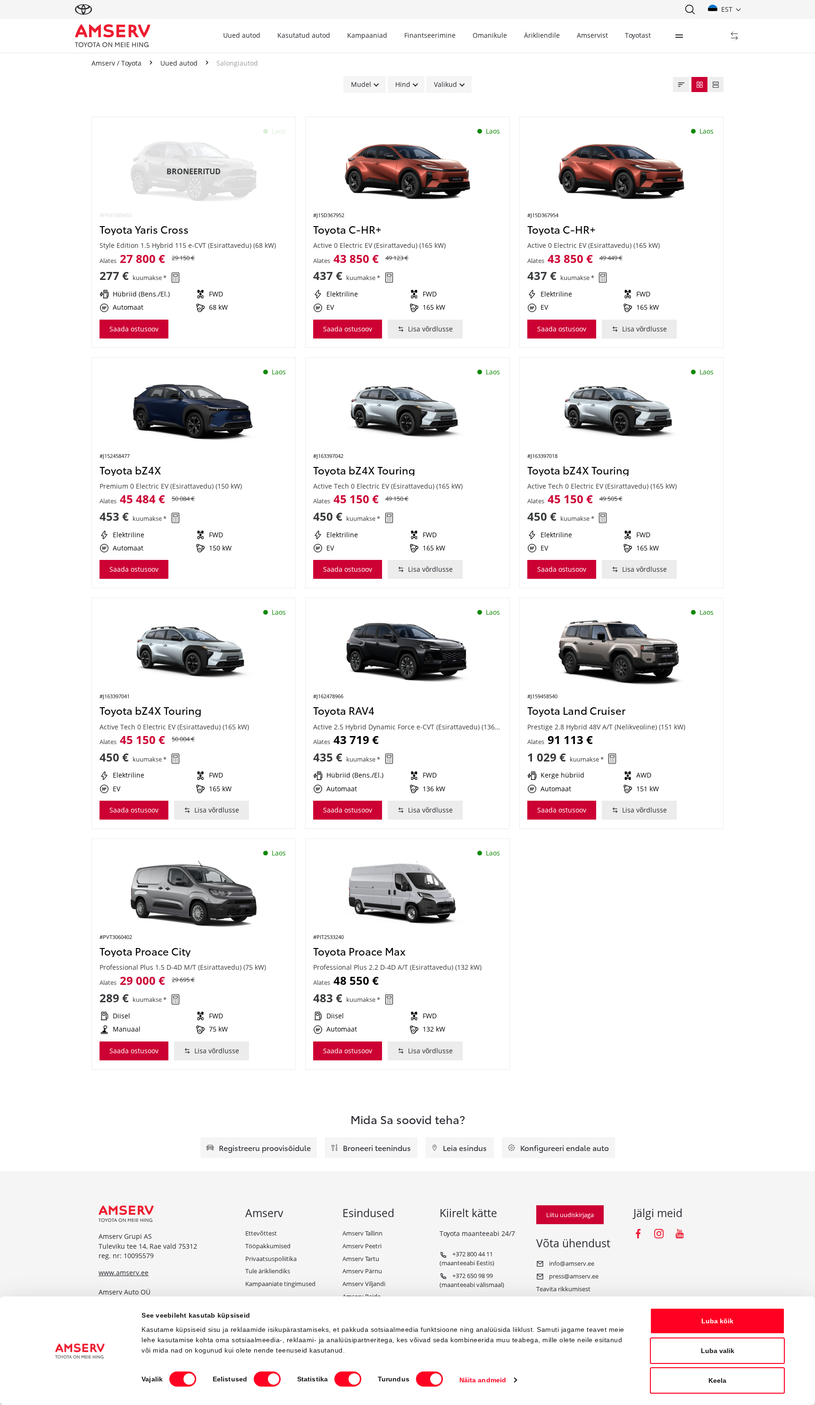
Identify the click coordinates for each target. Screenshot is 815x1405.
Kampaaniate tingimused (280, 1283)
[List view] (715, 84)
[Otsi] (689, 9)
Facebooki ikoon (638, 1233)
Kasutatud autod (303, 35)
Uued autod (241, 35)
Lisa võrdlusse (430, 328)
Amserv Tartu (360, 1258)
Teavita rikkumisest (563, 1289)
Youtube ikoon (679, 1233)
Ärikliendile (542, 35)
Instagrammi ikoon (659, 1233)
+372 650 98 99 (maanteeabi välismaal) (472, 1280)
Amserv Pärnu (362, 1271)
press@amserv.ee (573, 1276)
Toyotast (638, 35)
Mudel (361, 84)
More (679, 35)
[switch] (267, 1379)
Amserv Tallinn (362, 1233)
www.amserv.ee (124, 1272)
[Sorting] (681, 84)
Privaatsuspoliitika (271, 1258)
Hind (402, 84)
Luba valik (717, 1350)
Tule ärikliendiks (267, 1271)
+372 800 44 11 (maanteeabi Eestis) (467, 1258)
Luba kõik (717, 1321)
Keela (717, 1380)
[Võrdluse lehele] (734, 36)
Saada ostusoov (133, 328)
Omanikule (490, 35)
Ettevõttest (261, 1233)
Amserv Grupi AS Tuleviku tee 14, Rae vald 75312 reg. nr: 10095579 (148, 1246)
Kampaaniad (367, 35)
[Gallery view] (699, 84)
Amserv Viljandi (363, 1283)
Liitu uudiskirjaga (570, 1214)
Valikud (445, 84)
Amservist (592, 35)
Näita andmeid (482, 1380)
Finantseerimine (430, 35)
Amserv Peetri (362, 1246)
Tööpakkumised (268, 1246)
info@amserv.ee (571, 1263)
